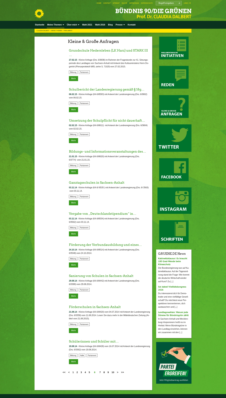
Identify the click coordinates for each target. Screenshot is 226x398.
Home (99, 3)
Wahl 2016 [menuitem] (100, 25)
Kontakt (107, 3)
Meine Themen (57, 30)
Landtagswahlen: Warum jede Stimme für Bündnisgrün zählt (173, 314)
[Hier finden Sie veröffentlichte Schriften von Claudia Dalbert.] (174, 231)
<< (64, 372)
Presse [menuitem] (119, 25)
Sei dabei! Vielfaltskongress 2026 (172, 288)
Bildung (73, 72)
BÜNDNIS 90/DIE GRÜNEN (153, 11)
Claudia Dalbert (43, 30)
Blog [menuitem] (110, 25)
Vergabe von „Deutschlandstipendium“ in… (102, 214)
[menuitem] (99, 3)
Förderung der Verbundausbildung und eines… (105, 245)
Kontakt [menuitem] (131, 25)
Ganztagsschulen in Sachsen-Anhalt (96, 182)
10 (113, 372)
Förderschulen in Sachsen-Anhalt (95, 307)
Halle (82, 355)
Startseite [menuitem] (39, 25)
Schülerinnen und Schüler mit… (94, 341)
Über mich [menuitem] (72, 25)
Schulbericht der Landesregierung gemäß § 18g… (106, 89)
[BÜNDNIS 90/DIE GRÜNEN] (39, 13)
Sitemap (116, 3)
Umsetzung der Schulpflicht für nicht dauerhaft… (107, 120)
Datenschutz (147, 3)
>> (122, 372)
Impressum (134, 3)
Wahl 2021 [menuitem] (87, 25)
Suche (124, 3)
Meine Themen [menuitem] (54, 25)
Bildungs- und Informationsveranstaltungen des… (107, 151)
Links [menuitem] (186, 3)
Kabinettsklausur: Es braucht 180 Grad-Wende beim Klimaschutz (172, 261)
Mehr (73, 78)
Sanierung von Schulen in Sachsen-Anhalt (101, 276)
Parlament (68, 30)
